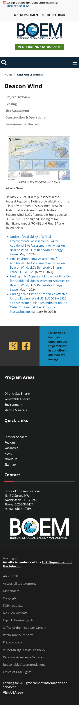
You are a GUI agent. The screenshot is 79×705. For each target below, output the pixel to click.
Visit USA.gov (13, 692)
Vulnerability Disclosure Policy (24, 650)
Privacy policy (12, 642)
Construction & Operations (25, 117)
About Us (10, 459)
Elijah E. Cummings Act (19, 620)
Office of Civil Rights (17, 672)
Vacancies (11, 448)
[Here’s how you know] (39, 4)
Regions (9, 442)
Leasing (11, 104)
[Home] (39, 31)
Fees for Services (16, 437)
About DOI (10, 576)
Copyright (10, 598)
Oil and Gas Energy (17, 394)
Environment (13, 405)
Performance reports (18, 635)
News (8, 453)
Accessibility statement (19, 584)
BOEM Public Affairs (18, 509)
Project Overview (18, 97)
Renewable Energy (17, 399)
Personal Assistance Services (23, 657)
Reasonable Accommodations (24, 665)
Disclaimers (11, 591)
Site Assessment (17, 111)
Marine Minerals (15, 410)
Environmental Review (22, 124)
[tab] (39, 97)
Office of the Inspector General (25, 628)
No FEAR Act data (15, 613)
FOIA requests (13, 606)
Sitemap (10, 464)
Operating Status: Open (41, 47)
